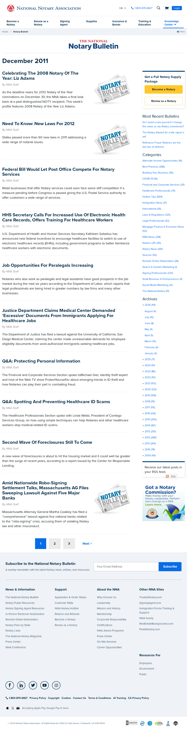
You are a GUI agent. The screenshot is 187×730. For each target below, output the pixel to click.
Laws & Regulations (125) (156, 214)
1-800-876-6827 (143, 8)
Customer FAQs (64, 603)
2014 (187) (150, 425)
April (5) (149, 335)
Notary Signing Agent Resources (24, 608)
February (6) (151, 347)
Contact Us (79, 698)
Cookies (66, 698)
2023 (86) (150, 371)
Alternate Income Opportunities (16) (162, 160)
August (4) (150, 311)
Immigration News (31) (154, 202)
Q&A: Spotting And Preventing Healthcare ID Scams (56, 401)
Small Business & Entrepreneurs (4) (162, 279)
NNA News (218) (151, 237)
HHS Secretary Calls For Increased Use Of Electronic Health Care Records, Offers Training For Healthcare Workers (63, 217)
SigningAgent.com (150, 603)
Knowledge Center (172, 23)
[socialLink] (10, 685)
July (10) (149, 317)
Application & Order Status (70, 597)
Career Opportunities (109, 647)
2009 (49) (150, 455)
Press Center (13, 641)
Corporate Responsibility (111, 619)
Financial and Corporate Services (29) (163, 184)
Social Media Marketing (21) (157, 285)
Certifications (104, 625)
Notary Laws (12, 630)
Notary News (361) (152, 249)
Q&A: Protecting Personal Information (41, 361)
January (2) (151, 353)
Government (146, 668)
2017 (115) (150, 407)
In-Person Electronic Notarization (24, 614)
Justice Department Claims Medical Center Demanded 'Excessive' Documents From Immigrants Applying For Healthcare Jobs (58, 315)
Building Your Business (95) (157, 172)
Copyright (54, 698)
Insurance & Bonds (119, 23)
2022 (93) (150, 377)
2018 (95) (150, 401)
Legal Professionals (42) (155, 220)
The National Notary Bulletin (22, 597)
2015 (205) (151, 419)
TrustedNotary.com (150, 597)
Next (86, 544)
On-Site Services (106, 641)
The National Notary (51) (155, 291)
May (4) (148, 329)
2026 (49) (150, 304)
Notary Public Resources (20, 603)
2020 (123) (151, 389)
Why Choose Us (106, 597)
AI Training (119, 698)
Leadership (103, 603)
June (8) (149, 323)
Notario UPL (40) (151, 243)
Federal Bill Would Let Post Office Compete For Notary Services (58, 172)
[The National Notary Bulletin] (93, 45)
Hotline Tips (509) (152, 196)
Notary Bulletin (20, 31)
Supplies (91, 21)
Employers (145, 663)
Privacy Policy (38, 698)
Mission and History (108, 608)
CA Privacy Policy (138, 698)
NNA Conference (15, 647)
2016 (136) (150, 413)
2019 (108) (150, 395)
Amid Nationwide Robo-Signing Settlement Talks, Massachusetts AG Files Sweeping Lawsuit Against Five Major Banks (45, 490)
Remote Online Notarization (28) (160, 261)
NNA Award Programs (110, 630)
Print (182, 31)
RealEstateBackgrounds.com (156, 623)
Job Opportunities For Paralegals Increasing (47, 265)
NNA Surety (146, 618)
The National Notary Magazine (23, 636)
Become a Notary (13, 23)
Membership (104, 614)
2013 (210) (150, 431)
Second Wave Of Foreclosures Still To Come (47, 442)
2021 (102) (150, 383)
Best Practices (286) (153, 166)
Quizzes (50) (149, 255)
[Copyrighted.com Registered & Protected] (132, 722)
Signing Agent (65, 23)
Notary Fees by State (17, 625)
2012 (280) (151, 437)
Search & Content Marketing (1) (159, 267)
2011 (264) (150, 443)
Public (142, 674)
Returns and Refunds (67, 614)
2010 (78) (150, 449)
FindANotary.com (149, 629)
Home (5, 31)
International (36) (151, 208)
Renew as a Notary (41, 23)
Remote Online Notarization (21, 619)
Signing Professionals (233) (157, 273)
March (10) (150, 341)
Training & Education (144, 23)
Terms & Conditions (99, 698)
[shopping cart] (165, 8)
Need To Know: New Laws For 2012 (38, 123)
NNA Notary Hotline (67, 608)
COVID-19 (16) (149, 178)
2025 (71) (150, 359)
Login (177, 8)
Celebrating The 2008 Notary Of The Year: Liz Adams (40, 75)
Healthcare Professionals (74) (158, 190)
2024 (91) (150, 365)
